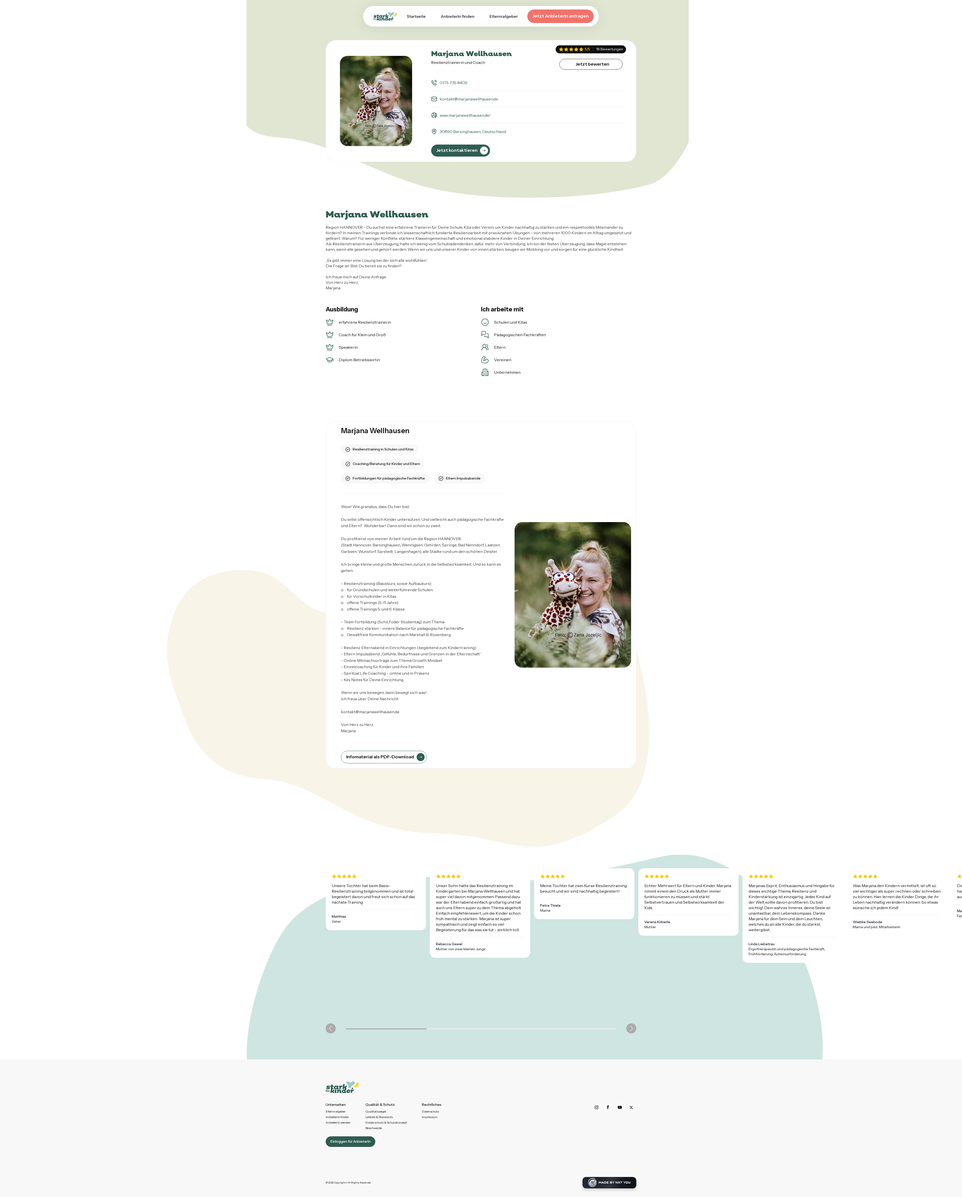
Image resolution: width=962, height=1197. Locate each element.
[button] (331, 1028)
